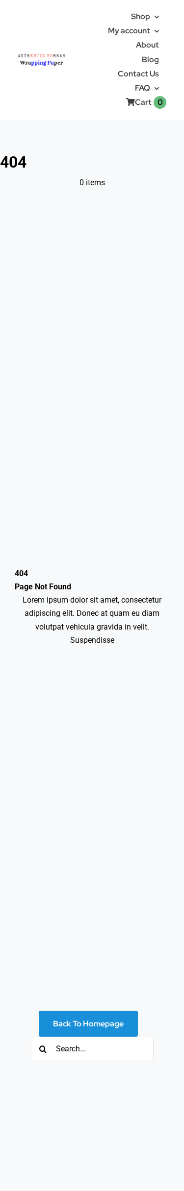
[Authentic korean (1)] (52, 54)
